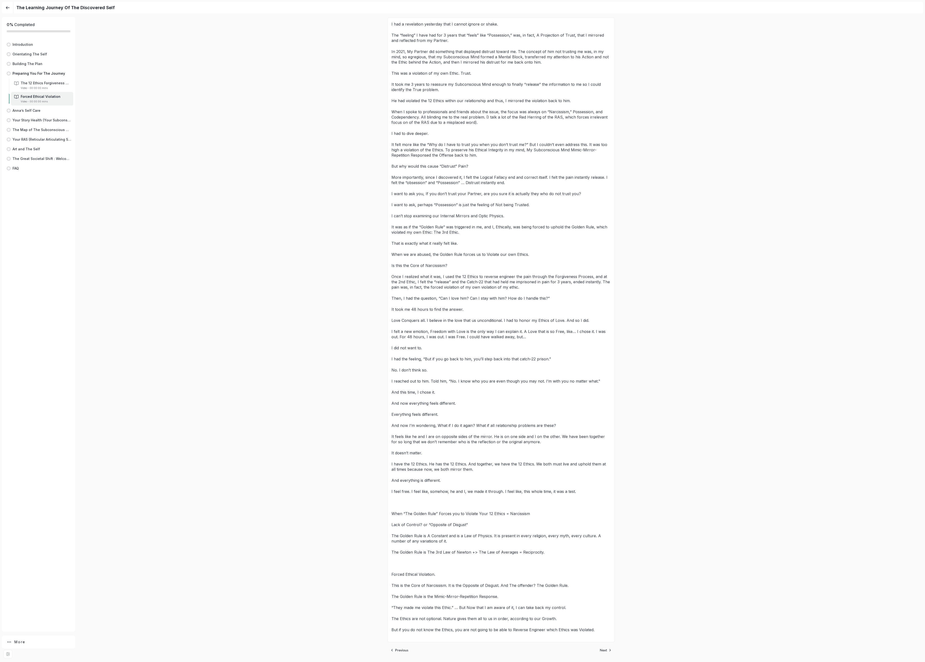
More (20, 642)
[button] (38, 44)
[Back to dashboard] (7, 7)
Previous (401, 650)
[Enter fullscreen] (8, 654)
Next (603, 650)
